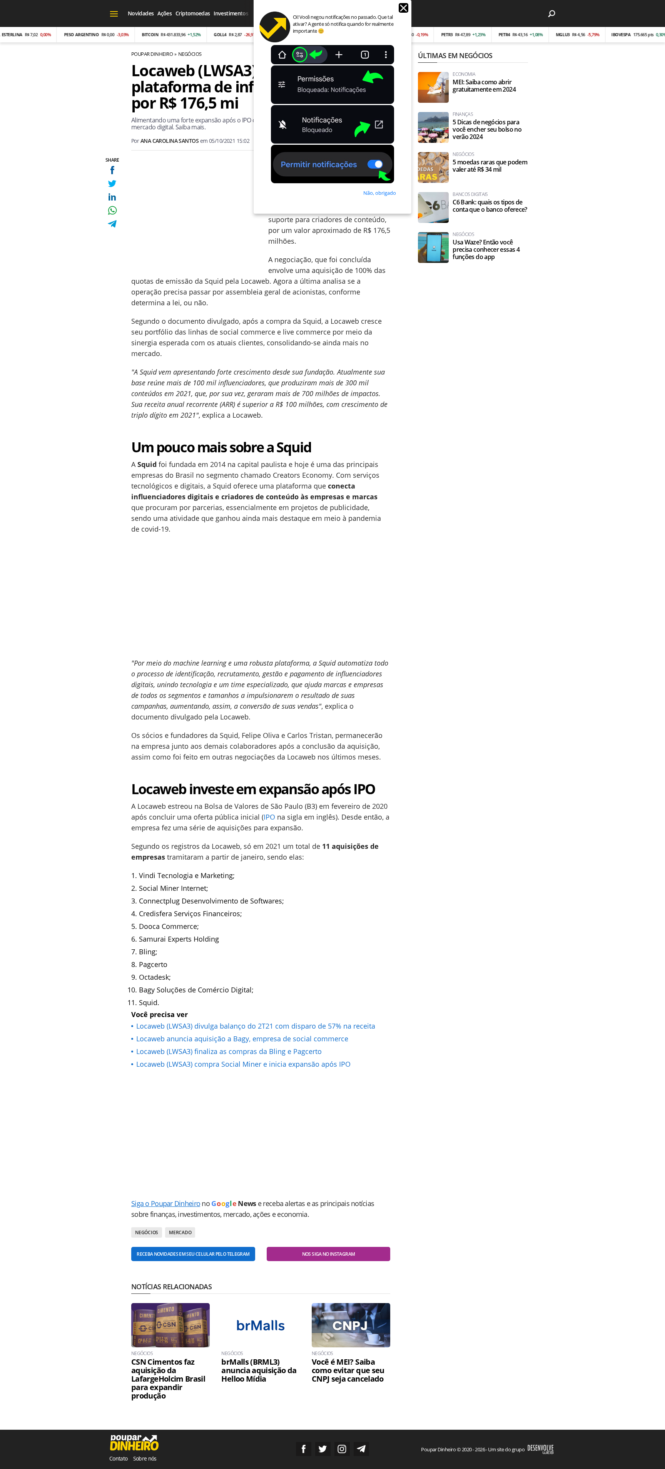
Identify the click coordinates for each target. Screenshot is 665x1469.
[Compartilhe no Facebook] (112, 170)
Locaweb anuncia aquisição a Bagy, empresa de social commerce (242, 1038)
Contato (118, 1458)
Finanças (463, 114)
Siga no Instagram (342, 1449)
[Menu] (114, 13)
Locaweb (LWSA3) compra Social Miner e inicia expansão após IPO (243, 1064)
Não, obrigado (379, 192)
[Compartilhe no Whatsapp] (112, 210)
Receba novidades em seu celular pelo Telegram (193, 1254)
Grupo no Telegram (361, 1449)
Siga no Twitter (323, 1449)
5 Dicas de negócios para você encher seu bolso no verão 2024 (487, 130)
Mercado (180, 1232)
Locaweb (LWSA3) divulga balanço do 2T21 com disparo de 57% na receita (255, 1026)
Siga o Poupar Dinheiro (165, 1203)
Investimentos (231, 13)
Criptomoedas (192, 13)
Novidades (141, 13)
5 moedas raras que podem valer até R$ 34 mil (490, 166)
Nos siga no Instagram (328, 1254)
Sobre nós (145, 1458)
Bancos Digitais (470, 194)
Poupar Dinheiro (152, 53)
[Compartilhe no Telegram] (112, 224)
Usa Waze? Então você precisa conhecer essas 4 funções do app (486, 250)
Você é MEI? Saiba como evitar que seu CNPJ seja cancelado (348, 1370)
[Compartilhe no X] (112, 183)
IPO (269, 817)
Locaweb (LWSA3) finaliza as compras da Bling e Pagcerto (229, 1051)
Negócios (190, 53)
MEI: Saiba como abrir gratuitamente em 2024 (484, 86)
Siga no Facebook (303, 1449)
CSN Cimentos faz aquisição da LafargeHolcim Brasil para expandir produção (168, 1379)
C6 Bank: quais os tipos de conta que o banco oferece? (490, 206)
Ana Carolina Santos (169, 140)
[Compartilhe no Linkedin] (112, 197)
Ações (164, 13)
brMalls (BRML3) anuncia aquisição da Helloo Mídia (258, 1370)
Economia (464, 74)
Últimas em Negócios (455, 55)
